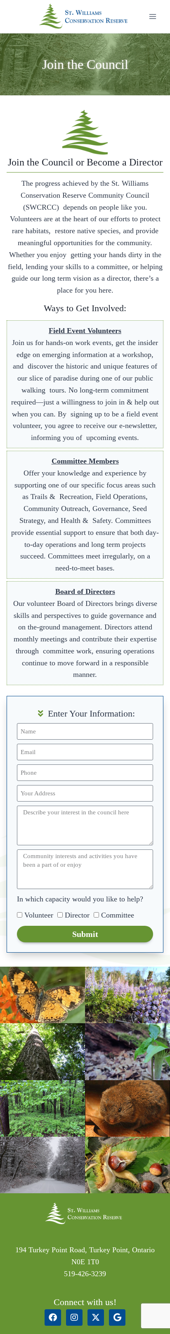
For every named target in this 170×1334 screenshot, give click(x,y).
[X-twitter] (95, 1317)
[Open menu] (152, 16)
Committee (117, 915)
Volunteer (38, 915)
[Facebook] (53, 1317)
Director (77, 915)
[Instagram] (74, 1317)
